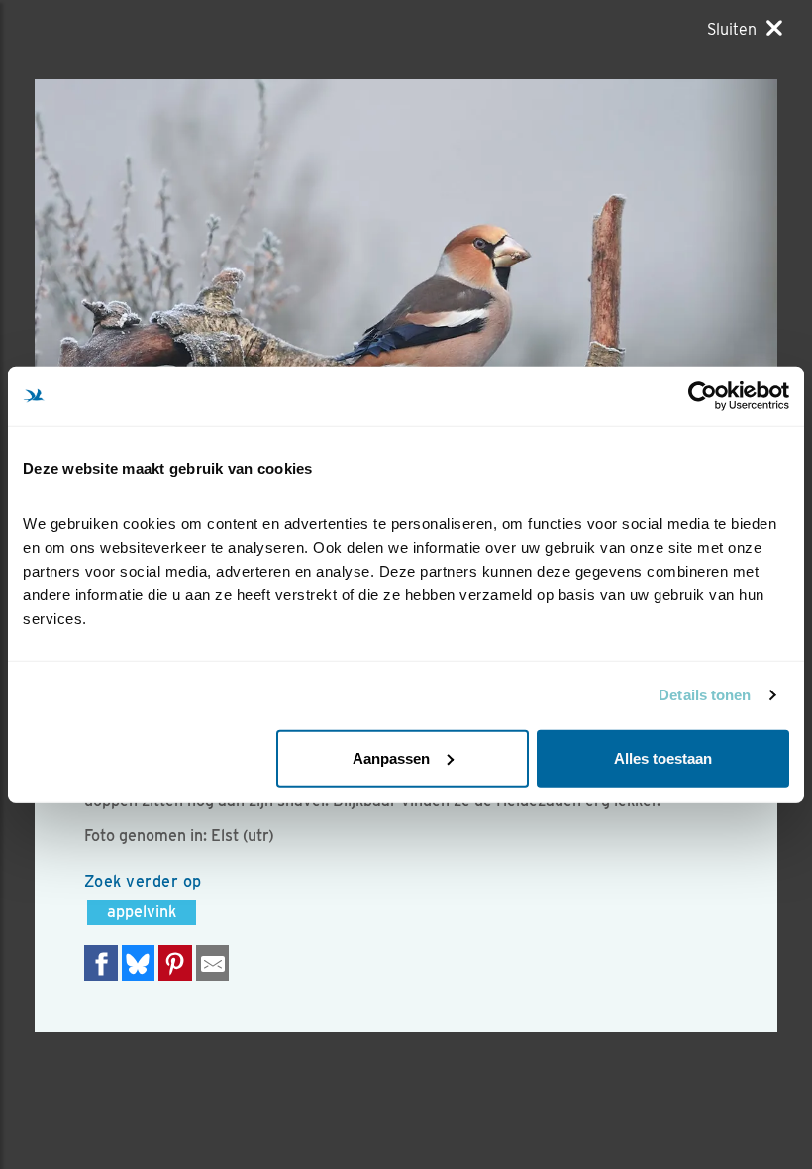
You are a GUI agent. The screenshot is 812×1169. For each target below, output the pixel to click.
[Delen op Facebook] (101, 962)
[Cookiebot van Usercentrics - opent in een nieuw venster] (702, 396)
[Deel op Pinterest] (175, 962)
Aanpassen (391, 757)
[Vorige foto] (591, 327)
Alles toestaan (663, 757)
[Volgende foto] (220, 327)
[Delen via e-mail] (213, 962)
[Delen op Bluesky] (138, 962)
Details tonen (705, 695)
